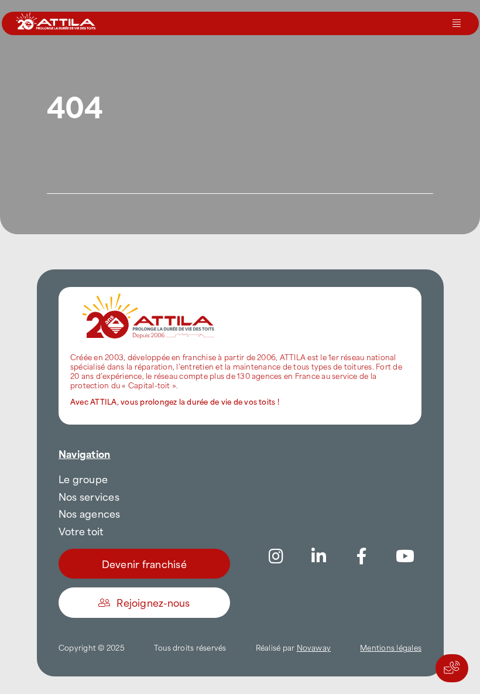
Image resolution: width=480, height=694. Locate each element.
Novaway (314, 647)
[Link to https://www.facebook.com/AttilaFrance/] (361, 556)
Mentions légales (390, 647)
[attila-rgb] (149, 291)
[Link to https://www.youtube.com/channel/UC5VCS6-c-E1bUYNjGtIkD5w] (405, 556)
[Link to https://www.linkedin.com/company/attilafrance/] (319, 556)
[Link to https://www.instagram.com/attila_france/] (276, 556)
